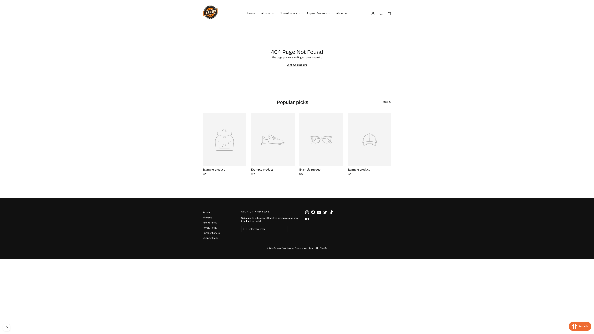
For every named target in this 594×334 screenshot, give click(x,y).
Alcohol (266, 13)
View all (387, 101)
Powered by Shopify (318, 248)
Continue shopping (297, 64)
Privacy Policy (210, 227)
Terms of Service (211, 232)
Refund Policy (210, 222)
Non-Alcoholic (289, 13)
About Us (207, 217)
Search (206, 212)
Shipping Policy (210, 238)
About (340, 13)
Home (251, 13)
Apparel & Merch (317, 13)
